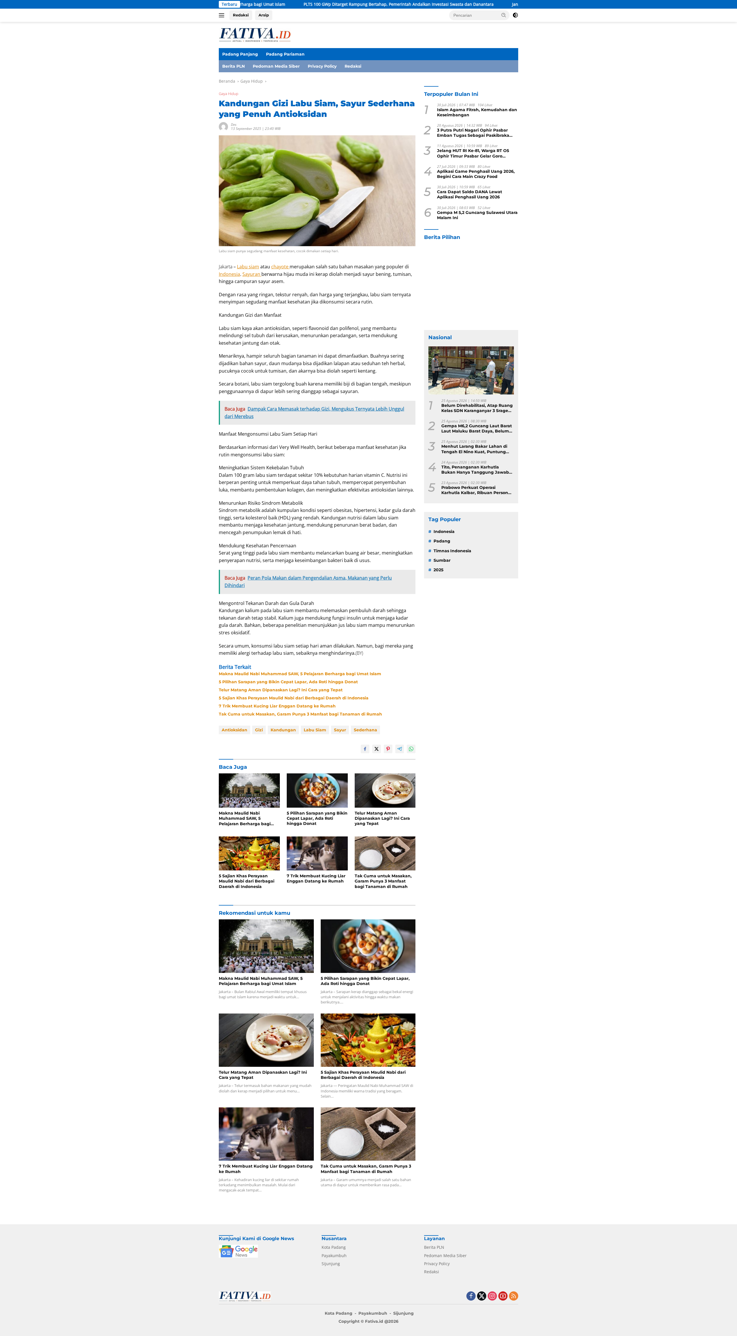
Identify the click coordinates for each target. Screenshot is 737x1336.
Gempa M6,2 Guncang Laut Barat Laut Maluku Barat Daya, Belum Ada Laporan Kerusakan (476, 428)
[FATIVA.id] (255, 34)
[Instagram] (492, 1296)
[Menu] (223, 15)
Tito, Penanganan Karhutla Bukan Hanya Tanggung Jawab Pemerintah (475, 469)
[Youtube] (503, 1296)
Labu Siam (315, 729)
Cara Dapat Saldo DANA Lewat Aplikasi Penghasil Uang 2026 (469, 194)
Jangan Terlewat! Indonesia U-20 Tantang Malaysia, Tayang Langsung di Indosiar (497, 4)
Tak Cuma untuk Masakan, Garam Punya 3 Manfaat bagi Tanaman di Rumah (300, 714)
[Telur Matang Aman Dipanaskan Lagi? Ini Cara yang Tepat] (385, 790)
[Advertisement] (471, 285)
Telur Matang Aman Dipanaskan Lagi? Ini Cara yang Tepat (281, 689)
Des (233, 124)
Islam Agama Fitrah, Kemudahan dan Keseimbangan (477, 112)
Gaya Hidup (228, 93)
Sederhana (365, 729)
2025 (438, 569)
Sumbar (442, 560)
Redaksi (241, 15)
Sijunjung (331, 1263)
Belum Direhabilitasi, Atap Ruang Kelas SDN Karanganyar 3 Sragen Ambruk (477, 408)
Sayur (340, 729)
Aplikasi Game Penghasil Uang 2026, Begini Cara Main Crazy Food (476, 174)
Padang (442, 541)
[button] (504, 15)
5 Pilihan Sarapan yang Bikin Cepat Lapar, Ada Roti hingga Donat (288, 681)
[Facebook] (471, 1296)
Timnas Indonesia (452, 550)
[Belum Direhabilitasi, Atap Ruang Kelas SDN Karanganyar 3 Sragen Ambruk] (471, 370)
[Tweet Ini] (376, 749)
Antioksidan (234, 729)
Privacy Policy (322, 66)
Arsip (264, 15)
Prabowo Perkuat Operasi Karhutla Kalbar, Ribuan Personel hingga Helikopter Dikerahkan (476, 490)
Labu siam (248, 266)
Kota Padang (334, 1247)
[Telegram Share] (399, 749)
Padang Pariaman (285, 54)
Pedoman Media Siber (276, 66)
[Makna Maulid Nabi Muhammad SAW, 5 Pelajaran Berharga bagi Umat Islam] (249, 790)
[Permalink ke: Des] (223, 126)
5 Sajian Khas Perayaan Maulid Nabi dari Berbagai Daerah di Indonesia (293, 698)
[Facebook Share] (365, 749)
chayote (280, 266)
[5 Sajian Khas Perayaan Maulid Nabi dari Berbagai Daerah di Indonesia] (249, 853)
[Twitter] (481, 1296)
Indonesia (229, 274)
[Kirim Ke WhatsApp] (411, 749)
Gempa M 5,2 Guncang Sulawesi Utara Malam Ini (477, 215)
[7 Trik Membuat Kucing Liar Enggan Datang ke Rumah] (317, 853)
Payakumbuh (334, 1255)
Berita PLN (233, 66)
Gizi (259, 729)
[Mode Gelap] (515, 15)
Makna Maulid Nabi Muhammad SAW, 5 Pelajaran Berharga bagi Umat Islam (300, 673)
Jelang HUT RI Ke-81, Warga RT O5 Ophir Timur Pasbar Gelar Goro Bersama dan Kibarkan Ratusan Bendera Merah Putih (473, 153)
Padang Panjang (240, 54)
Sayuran (251, 274)
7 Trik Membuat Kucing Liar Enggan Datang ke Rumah (277, 706)
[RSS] (513, 1296)
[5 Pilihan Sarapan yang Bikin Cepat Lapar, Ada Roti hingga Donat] (317, 790)
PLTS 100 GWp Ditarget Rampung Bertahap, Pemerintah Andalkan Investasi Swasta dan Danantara (306, 4)
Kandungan (283, 729)
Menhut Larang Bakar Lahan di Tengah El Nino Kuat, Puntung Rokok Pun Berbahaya (474, 449)
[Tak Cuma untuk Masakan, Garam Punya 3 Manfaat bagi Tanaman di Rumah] (385, 853)
